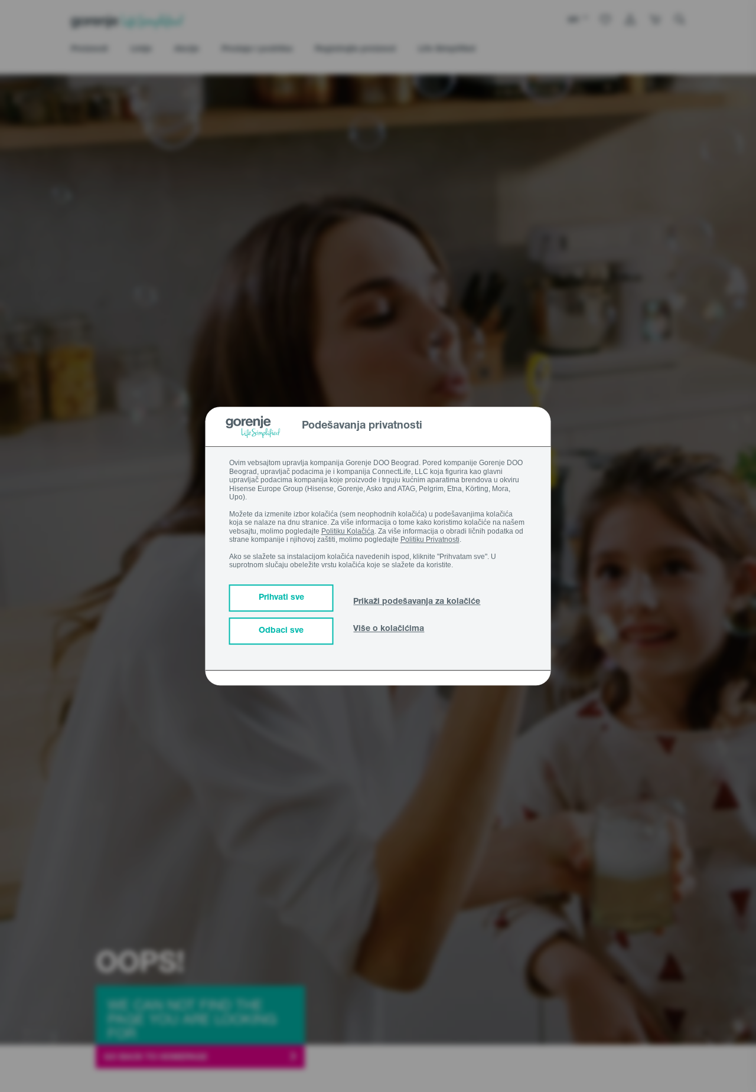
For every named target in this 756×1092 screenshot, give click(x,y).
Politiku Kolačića (347, 531)
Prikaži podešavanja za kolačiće (416, 602)
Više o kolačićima (388, 629)
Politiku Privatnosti (430, 539)
